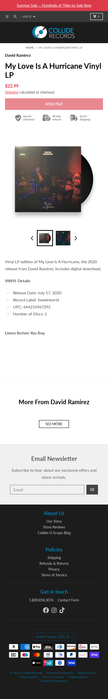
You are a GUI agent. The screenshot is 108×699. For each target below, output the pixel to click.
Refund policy (87, 673)
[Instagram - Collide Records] (54, 610)
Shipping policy (78, 677)
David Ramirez (18, 55)
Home (30, 47)
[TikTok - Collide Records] (62, 610)
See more (54, 424)
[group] (45, 238)
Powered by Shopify (60, 673)
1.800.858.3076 (41, 600)
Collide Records (32, 673)
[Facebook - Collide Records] (46, 610)
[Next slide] (75, 238)
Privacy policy (29, 677)
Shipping (11, 92)
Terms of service (53, 677)
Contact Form (68, 600)
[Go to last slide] (32, 238)
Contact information (54, 681)
